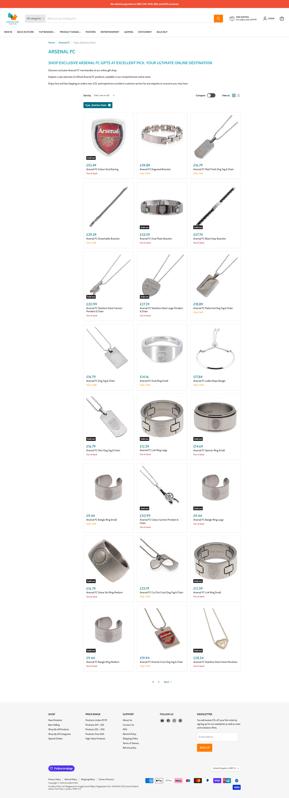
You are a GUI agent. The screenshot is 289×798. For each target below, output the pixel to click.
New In (8, 31)
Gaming (128, 31)
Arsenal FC (64, 42)
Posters (91, 31)
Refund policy (129, 747)
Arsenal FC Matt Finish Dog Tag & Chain (213, 169)
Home (51, 42)
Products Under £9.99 (96, 720)
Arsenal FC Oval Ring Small (154, 380)
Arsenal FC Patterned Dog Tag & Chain (213, 308)
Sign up (205, 747)
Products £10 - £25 (94, 724)
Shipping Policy (130, 738)
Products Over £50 (94, 733)
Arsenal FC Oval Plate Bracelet (156, 238)
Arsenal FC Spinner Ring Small (209, 450)
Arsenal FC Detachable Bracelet (103, 238)
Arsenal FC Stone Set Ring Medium (104, 592)
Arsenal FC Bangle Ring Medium (102, 661)
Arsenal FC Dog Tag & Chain (100, 380)
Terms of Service (131, 743)
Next (167, 682)
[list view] (238, 95)
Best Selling (54, 724)
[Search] (218, 18)
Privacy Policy (54, 779)
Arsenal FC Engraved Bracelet (155, 169)
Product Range (69, 31)
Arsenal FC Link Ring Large (153, 450)
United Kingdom (224, 768)
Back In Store (25, 31)
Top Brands (46, 31)
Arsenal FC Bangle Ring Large (208, 519)
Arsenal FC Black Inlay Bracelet (209, 238)
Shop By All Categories (59, 733)
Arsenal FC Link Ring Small (207, 592)
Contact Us (128, 724)
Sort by (87, 95)
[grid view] (233, 95)
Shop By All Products (58, 729)
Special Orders (55, 738)
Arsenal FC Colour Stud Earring (102, 169)
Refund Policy (129, 733)
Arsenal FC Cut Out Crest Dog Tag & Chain (161, 592)
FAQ (125, 729)
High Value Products (95, 738)
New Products (55, 720)
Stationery (145, 31)
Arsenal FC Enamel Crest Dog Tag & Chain (161, 661)
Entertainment (110, 31)
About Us (127, 720)
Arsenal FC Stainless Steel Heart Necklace (215, 661)
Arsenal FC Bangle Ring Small (101, 519)
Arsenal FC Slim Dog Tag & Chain (103, 450)
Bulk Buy (162, 31)
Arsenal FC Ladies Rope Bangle (209, 380)
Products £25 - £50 (95, 729)
